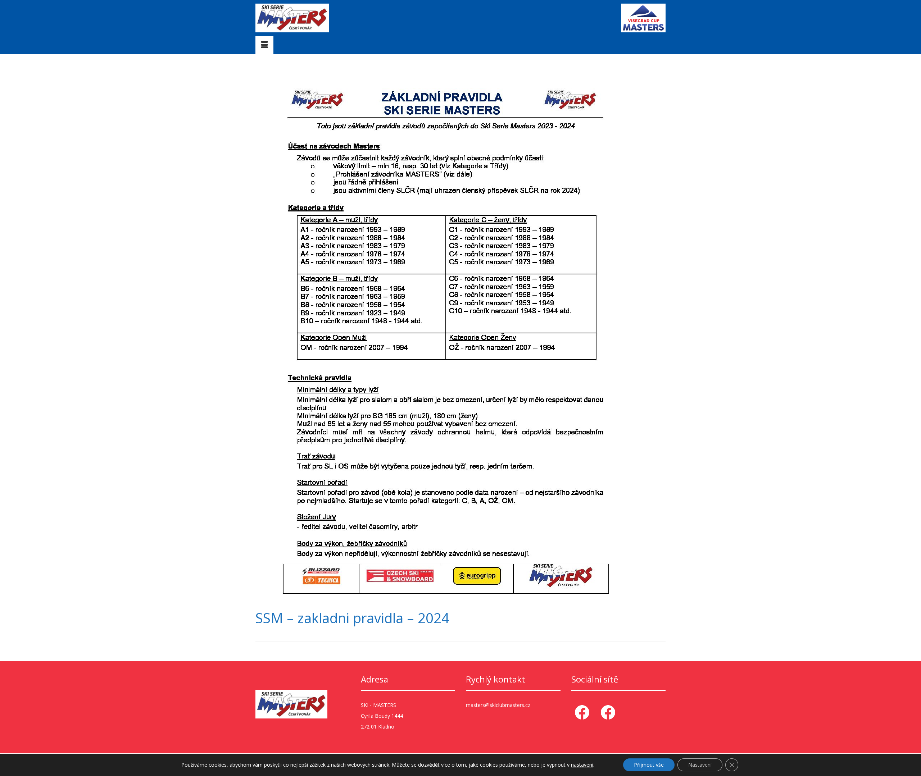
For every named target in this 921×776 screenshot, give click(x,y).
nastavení (582, 765)
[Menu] (264, 45)
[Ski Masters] (320, 18)
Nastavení (700, 764)
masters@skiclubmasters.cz (498, 705)
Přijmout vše (649, 764)
